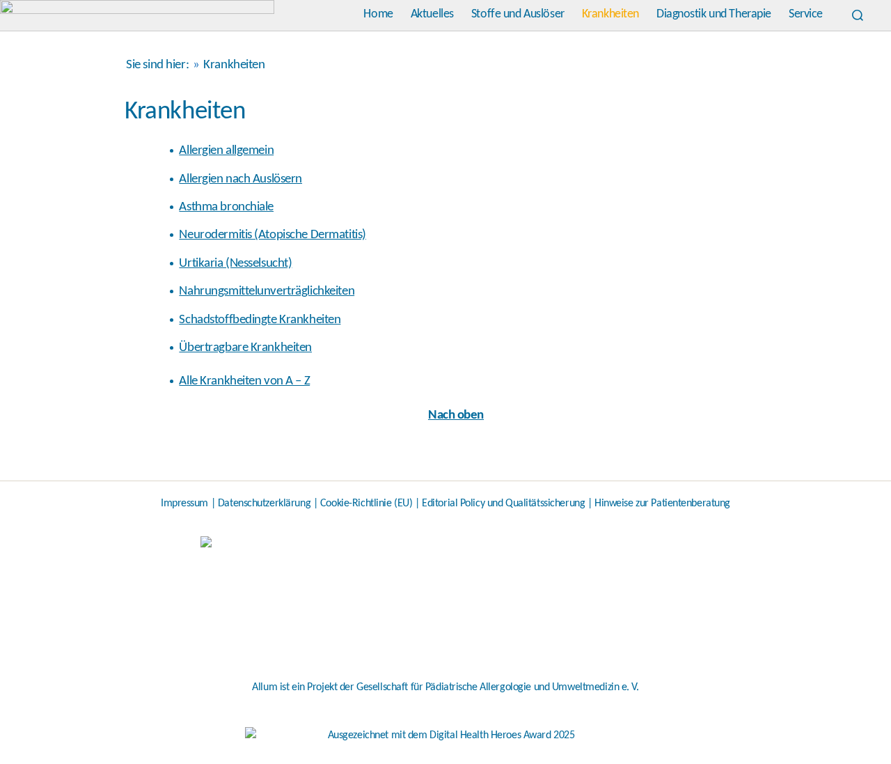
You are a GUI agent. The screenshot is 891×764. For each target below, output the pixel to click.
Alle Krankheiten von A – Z (244, 381)
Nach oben (456, 415)
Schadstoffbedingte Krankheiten (259, 320)
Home (378, 14)
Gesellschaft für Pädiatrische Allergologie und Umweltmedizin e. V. (497, 687)
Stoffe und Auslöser (518, 14)
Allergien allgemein (226, 150)
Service (806, 14)
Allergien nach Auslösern (240, 179)
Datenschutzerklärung (264, 503)
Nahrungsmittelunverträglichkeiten (266, 291)
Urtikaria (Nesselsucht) (235, 263)
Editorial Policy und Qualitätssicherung (503, 503)
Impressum (184, 503)
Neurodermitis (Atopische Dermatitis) (272, 235)
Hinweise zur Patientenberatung (662, 503)
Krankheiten (610, 14)
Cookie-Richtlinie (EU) (366, 503)
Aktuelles (432, 14)
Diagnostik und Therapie (713, 14)
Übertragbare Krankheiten (245, 347)
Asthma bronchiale (226, 207)
